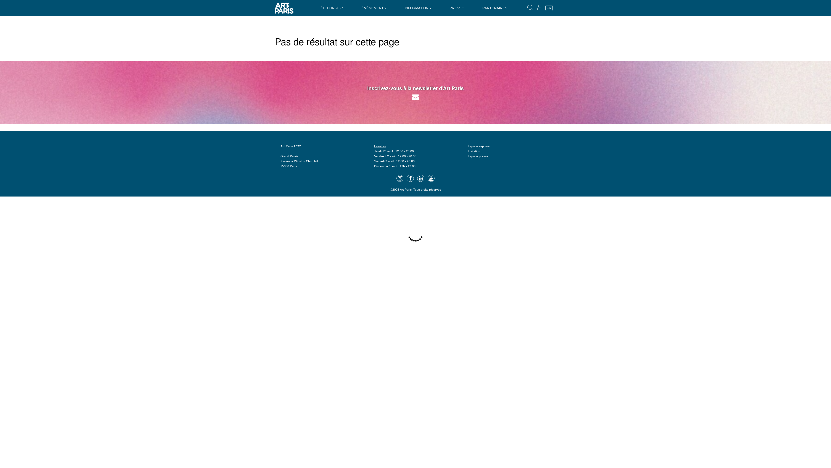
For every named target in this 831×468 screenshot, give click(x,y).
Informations (417, 8)
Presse (456, 8)
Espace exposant (479, 146)
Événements (374, 8)
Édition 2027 (331, 8)
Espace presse (478, 156)
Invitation (474, 151)
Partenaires (494, 8)
